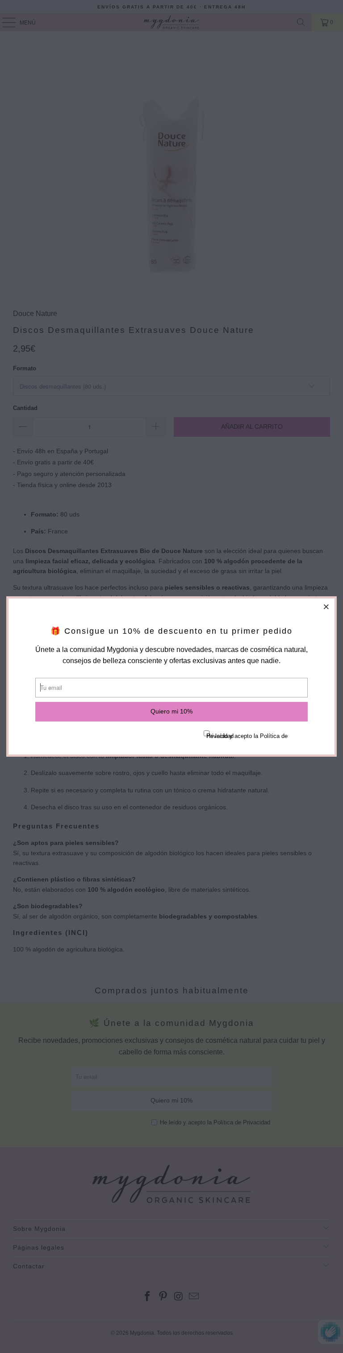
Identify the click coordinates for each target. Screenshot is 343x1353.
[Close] (326, 607)
